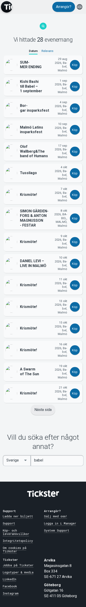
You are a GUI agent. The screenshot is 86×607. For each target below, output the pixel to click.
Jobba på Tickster (18, 565)
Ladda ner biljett (18, 516)
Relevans (47, 51)
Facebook (10, 586)
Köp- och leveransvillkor (16, 532)
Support (9, 523)
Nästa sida (43, 409)
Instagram (11, 593)
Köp (75, 65)
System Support (56, 530)
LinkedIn (9, 579)
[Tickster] (6, 7)
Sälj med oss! (55, 516)
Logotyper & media (18, 572)
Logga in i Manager (60, 523)
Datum (33, 51)
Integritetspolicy (18, 540)
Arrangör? (63, 7)
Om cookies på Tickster (14, 549)
